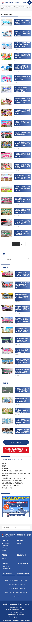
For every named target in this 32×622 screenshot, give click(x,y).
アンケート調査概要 (12, 584)
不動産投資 (20, 540)
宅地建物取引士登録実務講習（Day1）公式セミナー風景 (14, 450)
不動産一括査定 (5, 548)
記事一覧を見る (16, 442)
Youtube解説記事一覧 (23, 573)
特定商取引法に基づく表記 (12, 592)
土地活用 (19, 543)
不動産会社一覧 (5, 566)
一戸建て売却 (5, 546)
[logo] (16, 3)
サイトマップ (16, 596)
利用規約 (22, 588)
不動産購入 (5, 555)
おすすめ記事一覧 (7, 573)
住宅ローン (4, 558)
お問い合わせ (23, 592)
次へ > (22, 244)
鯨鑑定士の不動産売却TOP (12, 580)
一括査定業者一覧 (6, 569)
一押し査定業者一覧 (22, 563)
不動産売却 (5, 540)
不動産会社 (5, 563)
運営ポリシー (22, 584)
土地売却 (4, 550)
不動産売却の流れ (22, 555)
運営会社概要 (23, 580)
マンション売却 (5, 543)
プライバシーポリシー (13, 588)
